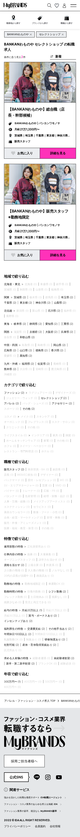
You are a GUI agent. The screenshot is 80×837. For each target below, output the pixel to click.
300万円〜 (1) (12, 681)
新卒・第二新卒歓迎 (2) (20, 663)
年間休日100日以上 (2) (17, 634)
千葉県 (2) (10, 302)
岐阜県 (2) (20, 323)
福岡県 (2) (28, 363)
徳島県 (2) (42, 350)
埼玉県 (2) (67, 297)
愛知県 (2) (51, 323)
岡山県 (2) (59, 345)
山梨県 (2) (60, 302)
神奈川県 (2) (43, 302)
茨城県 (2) (20, 297)
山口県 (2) (26, 350)
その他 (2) (28, 408)
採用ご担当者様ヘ (24, 761)
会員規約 (40, 826)
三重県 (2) (67, 323)
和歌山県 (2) (27, 337)
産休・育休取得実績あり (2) (39, 644)
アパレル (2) (11, 403)
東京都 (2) (26, 302)
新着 (58, 56)
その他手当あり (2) (60, 628)
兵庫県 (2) (67, 331)
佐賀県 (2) (44, 363)
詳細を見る (58, 153)
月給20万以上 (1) (32, 610)
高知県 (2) (26, 355)
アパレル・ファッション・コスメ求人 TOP (29, 700)
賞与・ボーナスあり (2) (42, 615)
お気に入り (25, 153)
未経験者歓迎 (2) (64, 658)
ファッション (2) (14, 392)
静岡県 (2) (36, 323)
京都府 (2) (36, 331)
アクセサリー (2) (62, 403)
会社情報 (55, 826)
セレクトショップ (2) (54, 398)
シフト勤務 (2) (57, 591)
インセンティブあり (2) (18, 621)
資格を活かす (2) (14, 565)
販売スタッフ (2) (14, 469)
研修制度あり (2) (55, 639)
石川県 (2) (54, 310)
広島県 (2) (10, 350)
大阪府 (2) (51, 331)
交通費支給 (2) (36, 628)
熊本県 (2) (10, 369)
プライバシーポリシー (17, 826)
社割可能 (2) (11, 644)
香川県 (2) (57, 350)
